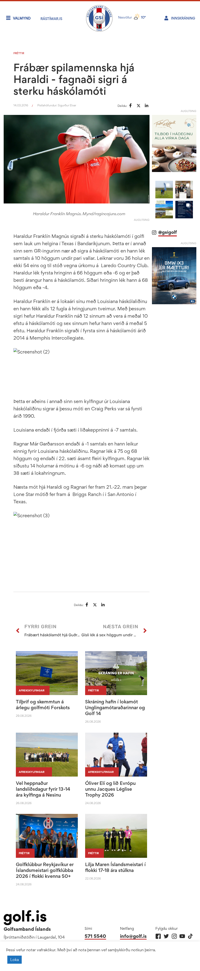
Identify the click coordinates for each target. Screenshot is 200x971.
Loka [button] (14, 959)
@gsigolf (167, 232)
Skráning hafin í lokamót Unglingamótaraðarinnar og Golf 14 (115, 707)
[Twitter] (166, 936)
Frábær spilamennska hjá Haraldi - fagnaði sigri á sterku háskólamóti (73, 79)
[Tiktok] (190, 936)
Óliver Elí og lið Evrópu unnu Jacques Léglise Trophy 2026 (110, 789)
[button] (164, 189)
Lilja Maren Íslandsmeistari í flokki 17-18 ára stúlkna (115, 867)
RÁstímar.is (51, 19)
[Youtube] (182, 936)
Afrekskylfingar (31, 690)
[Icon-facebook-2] (158, 936)
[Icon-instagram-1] (174, 936)
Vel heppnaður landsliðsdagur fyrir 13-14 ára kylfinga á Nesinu (43, 789)
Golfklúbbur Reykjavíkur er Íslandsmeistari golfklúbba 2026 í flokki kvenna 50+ (44, 870)
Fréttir (18, 53)
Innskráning (183, 18)
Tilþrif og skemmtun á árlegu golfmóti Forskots (43, 704)
